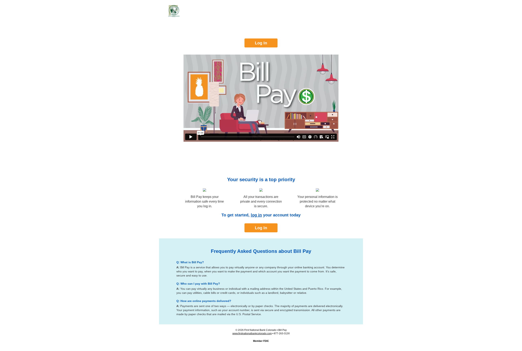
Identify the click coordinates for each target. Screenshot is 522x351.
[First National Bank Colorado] (174, 11)
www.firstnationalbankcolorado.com (252, 333)
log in (256, 215)
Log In (261, 43)
